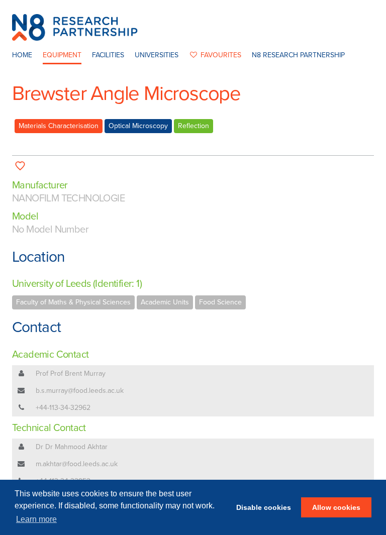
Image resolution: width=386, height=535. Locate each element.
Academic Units (165, 302)
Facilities (108, 55)
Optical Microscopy (138, 126)
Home (22, 55)
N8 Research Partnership (298, 55)
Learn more (36, 519)
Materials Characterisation (59, 126)
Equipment (62, 55)
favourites (221, 55)
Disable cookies (263, 507)
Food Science (220, 302)
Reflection (193, 126)
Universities (156, 55)
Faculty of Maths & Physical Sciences (73, 302)
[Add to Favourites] (20, 165)
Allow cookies (336, 507)
